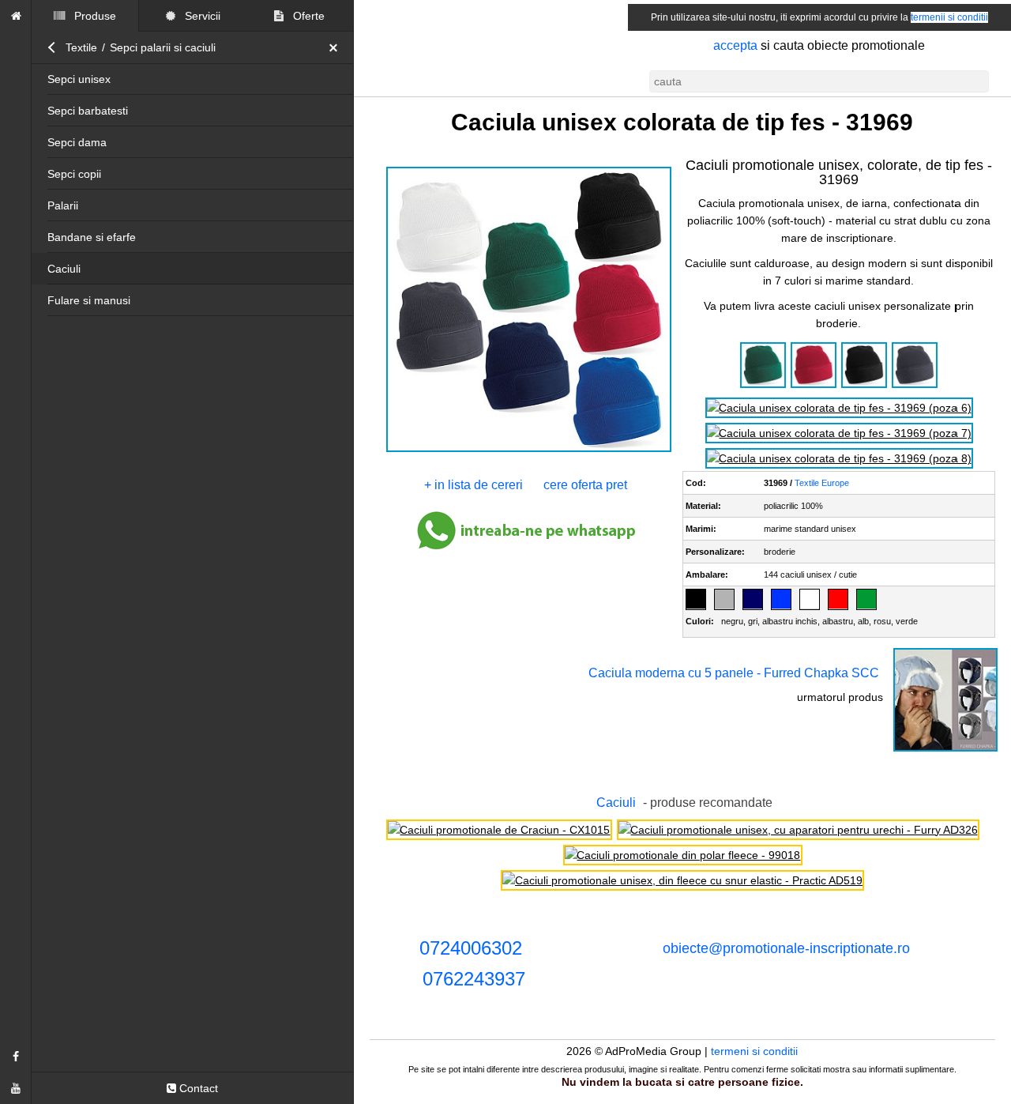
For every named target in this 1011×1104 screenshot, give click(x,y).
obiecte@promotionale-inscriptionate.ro (786, 948)
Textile (81, 47)
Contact (197, 1088)
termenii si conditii (949, 17)
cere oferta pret (586, 485)
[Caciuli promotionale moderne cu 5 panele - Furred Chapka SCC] (945, 750)
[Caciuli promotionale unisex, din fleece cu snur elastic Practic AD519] (682, 880)
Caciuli (64, 268)
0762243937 (474, 978)
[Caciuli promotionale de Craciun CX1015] (498, 829)
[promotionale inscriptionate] (16, 16)
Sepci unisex (79, 79)
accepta (735, 45)
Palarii (62, 205)
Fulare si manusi (88, 300)
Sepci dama (77, 142)
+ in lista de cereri (474, 485)
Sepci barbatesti (87, 110)
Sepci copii (74, 174)
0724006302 (470, 948)
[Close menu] (337, 47)
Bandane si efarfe (91, 237)
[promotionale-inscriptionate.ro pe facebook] (16, 1056)
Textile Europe (822, 483)
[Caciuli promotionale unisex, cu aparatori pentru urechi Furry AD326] (798, 829)
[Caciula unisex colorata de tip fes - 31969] (528, 450)
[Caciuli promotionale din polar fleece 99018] (683, 855)
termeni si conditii (755, 1051)
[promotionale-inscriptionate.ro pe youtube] (16, 1088)
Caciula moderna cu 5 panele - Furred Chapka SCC (733, 673)
